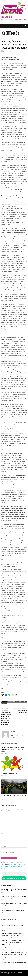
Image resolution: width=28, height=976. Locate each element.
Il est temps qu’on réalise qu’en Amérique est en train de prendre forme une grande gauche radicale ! (14, 911)
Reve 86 (7, 16)
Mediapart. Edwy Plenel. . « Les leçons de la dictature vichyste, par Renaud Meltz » (14, 890)
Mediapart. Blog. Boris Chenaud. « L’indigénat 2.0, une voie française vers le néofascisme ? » (14, 904)
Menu (4, 26)
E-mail (3, 840)
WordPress (3, 974)
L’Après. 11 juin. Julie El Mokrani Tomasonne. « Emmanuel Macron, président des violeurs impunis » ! (13, 749)
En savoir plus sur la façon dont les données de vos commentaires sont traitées (13, 866)
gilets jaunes (22, 701)
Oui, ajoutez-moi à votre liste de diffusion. (11, 853)
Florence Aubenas (13, 701)
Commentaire (5, 814)
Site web (3, 846)
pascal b (7, 51)
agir (2, 38)
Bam (9, 974)
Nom (2, 833)
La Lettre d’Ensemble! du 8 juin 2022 (11, 773)
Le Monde (3, 703)
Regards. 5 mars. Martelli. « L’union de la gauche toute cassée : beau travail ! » (14, 928)
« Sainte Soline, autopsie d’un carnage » (15, 962)
